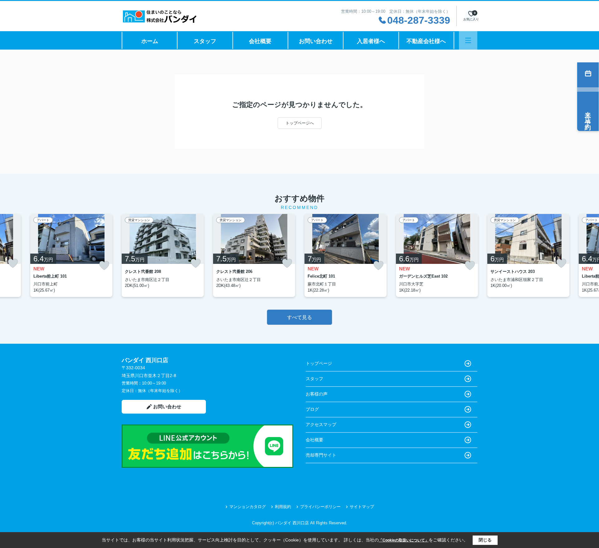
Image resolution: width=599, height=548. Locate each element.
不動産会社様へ (426, 41)
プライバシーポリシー (320, 506)
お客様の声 (317, 393)
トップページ (319, 363)
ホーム (149, 41)
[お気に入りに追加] (13, 263)
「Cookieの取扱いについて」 (404, 540)
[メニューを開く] (468, 40)
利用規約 (283, 506)
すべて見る (299, 317)
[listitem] (162, 255)
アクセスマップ (321, 424)
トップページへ (299, 123)
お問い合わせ (316, 41)
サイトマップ (362, 506)
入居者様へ (371, 41)
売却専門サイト (321, 455)
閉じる (485, 539)
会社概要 (260, 41)
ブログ (312, 409)
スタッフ (205, 41)
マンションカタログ (247, 506)
